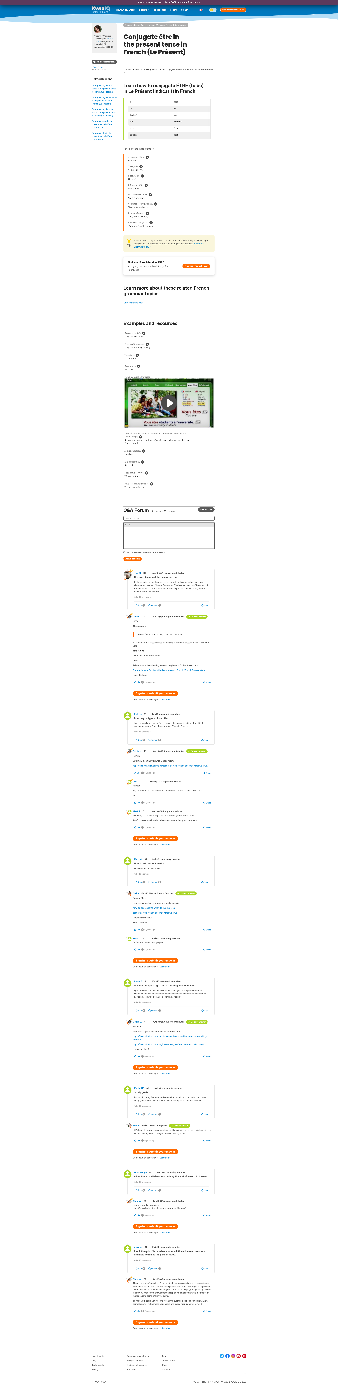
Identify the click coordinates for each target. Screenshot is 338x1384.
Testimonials (98, 1365)
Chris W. (137, 1201)
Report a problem (99, 69)
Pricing (173, 9)
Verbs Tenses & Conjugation (172, 25)
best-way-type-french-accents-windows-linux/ (155, 912)
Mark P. (137, 811)
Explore (143, 9)
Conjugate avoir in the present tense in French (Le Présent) (103, 124)
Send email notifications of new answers (145, 552)
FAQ (94, 1360)
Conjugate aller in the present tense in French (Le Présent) (103, 136)
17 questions (97, 67)
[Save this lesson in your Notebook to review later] (104, 62)
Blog (164, 1356)
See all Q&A (206, 509)
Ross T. (137, 938)
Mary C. (138, 859)
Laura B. (138, 981)
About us (131, 1369)
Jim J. (136, 781)
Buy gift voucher (135, 1360)
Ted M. (137, 573)
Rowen (136, 1125)
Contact (166, 1369)
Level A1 (154, 25)
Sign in (184, 9)
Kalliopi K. (139, 1088)
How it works (98, 1356)
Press (165, 1365)
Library (136, 25)
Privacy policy (99, 1382)
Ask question (132, 558)
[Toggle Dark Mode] (213, 10)
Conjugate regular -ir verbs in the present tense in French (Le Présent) (104, 100)
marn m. (138, 1247)
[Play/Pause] (147, 157)
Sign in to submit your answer (155, 693)
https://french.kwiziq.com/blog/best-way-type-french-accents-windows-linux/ (170, 765)
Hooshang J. (140, 1172)
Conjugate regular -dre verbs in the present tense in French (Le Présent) (104, 112)
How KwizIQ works (125, 9)
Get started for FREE (233, 9)
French (128, 25)
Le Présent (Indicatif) (133, 302)
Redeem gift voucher (137, 1365)
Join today (165, 699)
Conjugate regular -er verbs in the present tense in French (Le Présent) (104, 88)
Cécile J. (137, 616)
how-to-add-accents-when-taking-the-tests (154, 908)
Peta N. (138, 714)
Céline (136, 893)
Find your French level (196, 266)
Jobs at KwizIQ (169, 1360)
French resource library (138, 1356)
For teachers (159, 9)
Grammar (145, 25)
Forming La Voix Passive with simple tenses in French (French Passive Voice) (169, 670)
